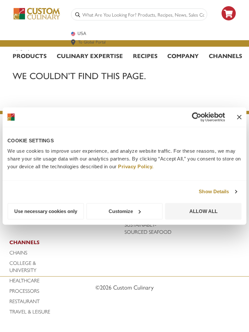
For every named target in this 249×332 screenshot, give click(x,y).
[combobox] (143, 14)
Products (30, 56)
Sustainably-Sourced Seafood (148, 228)
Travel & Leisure (29, 311)
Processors (24, 290)
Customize (121, 211)
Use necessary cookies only (45, 211)
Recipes (145, 56)
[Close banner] (239, 117)
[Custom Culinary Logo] (37, 18)
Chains (18, 252)
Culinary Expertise (90, 56)
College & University (22, 266)
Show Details (214, 191)
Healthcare (24, 280)
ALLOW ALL (203, 211)
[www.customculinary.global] (73, 42)
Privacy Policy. (136, 166)
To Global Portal (92, 42)
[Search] (77, 14)
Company (183, 56)
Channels (225, 56)
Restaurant (24, 301)
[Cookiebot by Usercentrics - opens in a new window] (196, 117)
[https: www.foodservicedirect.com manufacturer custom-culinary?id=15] (229, 23)
